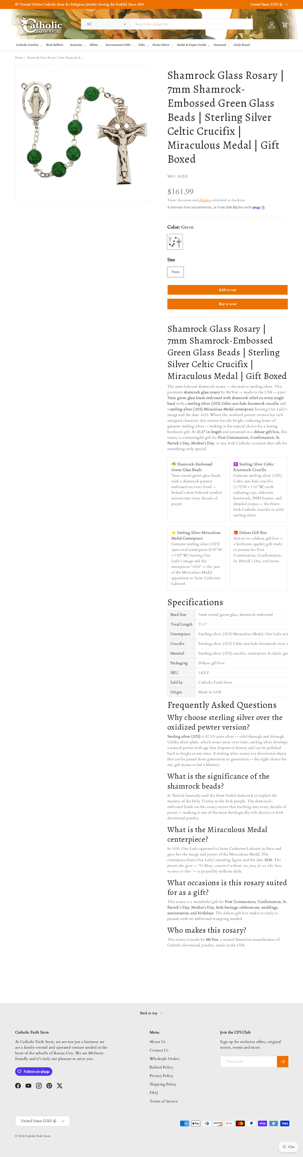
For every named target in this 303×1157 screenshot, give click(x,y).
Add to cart (227, 289)
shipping (205, 200)
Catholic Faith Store (37, 1136)
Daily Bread (242, 45)
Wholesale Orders (164, 1058)
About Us (158, 1041)
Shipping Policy (163, 1084)
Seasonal (220, 45)
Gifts (141, 45)
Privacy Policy (161, 1075)
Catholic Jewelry (27, 45)
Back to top (149, 1013)
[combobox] (167, 24)
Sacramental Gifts (118, 45)
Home (19, 57)
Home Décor (160, 45)
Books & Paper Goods (191, 45)
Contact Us (159, 1050)
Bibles (94, 45)
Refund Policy (161, 1067)
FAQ (154, 1092)
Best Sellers (54, 45)
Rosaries (76, 45)
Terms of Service (164, 1101)
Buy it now (227, 304)
